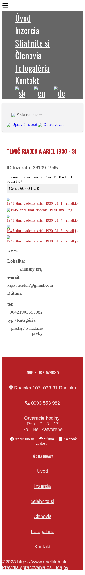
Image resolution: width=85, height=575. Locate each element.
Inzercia (27, 30)
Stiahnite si (32, 42)
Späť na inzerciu (30, 115)
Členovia (28, 55)
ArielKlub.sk (24, 439)
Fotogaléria (32, 67)
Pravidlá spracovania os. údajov (35, 567)
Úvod (23, 17)
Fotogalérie (42, 531)
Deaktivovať (53, 125)
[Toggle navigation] (42, 6)
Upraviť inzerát (23, 125)
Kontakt (27, 80)
